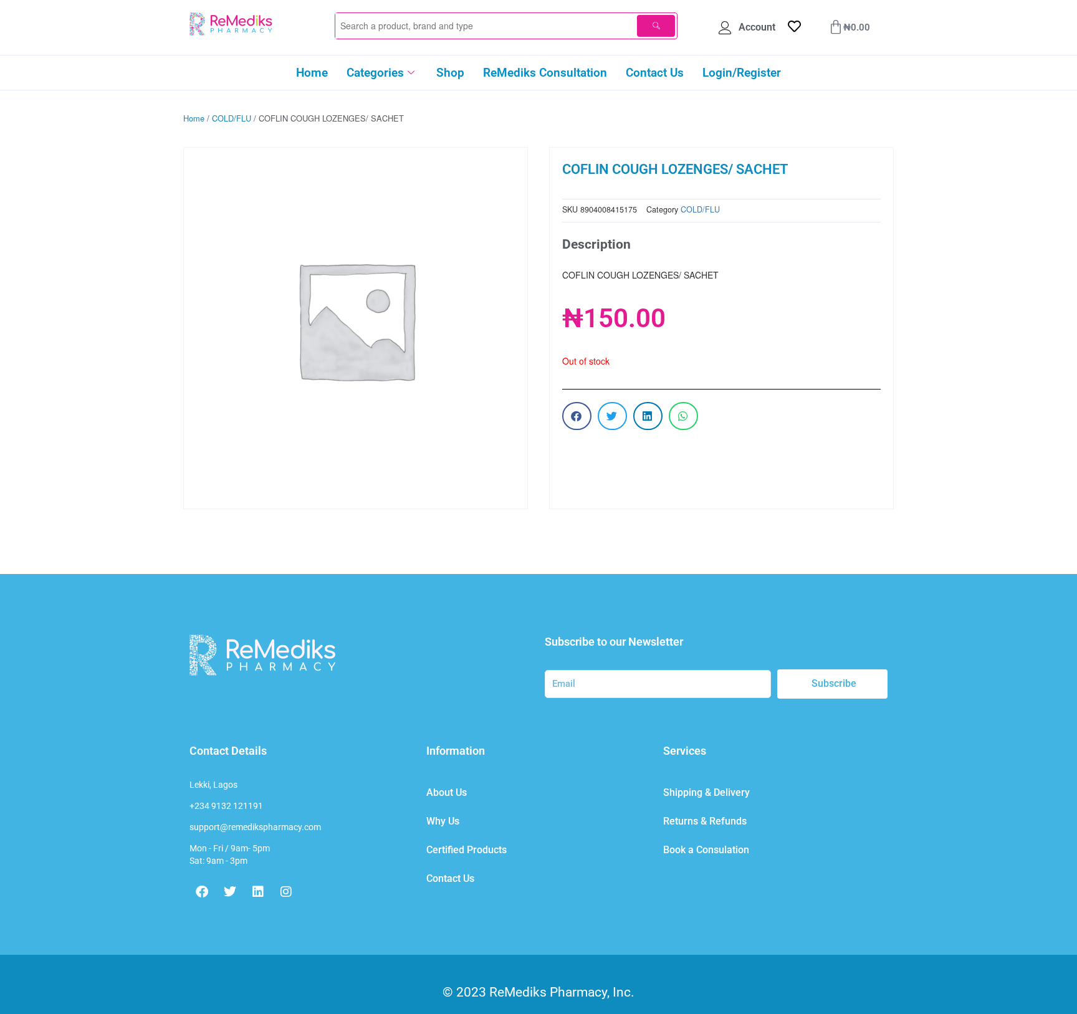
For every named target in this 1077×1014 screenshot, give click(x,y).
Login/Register (741, 72)
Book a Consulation (706, 850)
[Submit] (656, 26)
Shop (450, 72)
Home (312, 72)
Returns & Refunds (705, 821)
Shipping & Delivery (706, 792)
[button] (576, 416)
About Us (446, 792)
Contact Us (655, 72)
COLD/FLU (231, 118)
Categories (375, 72)
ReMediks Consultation (545, 72)
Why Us (442, 821)
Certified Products (466, 850)
